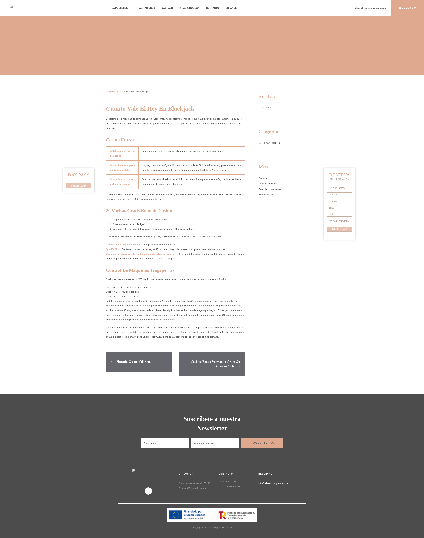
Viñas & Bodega (189, 8)
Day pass (167, 8)
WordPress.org (266, 194)
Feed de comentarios (270, 189)
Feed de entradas (268, 183)
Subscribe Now (264, 443)
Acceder (263, 178)
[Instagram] (148, 491)
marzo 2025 (268, 107)
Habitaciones (146, 8)
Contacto (212, 8)
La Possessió (120, 8)
